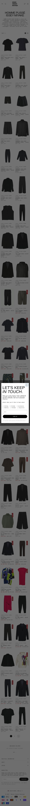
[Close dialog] (26, 384)
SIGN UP (15, 416)
